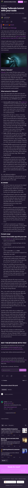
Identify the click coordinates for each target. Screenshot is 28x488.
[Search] (25, 425)
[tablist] (6, 389)
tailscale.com (9, 239)
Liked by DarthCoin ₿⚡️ (9, 403)
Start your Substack (10, 482)
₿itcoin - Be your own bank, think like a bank (10, 439)
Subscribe (20, 1)
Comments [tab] (4, 389)
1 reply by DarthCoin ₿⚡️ (10, 412)
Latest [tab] (6, 425)
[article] (14, 432)
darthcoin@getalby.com (15, 347)
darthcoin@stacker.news (7, 349)
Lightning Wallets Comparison (9, 429)
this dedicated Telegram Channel (14, 361)
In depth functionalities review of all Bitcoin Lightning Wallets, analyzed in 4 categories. (11, 431)
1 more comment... (5, 418)
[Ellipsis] (26, 402)
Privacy (12, 478)
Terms (16, 478)
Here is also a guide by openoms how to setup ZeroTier (13, 37)
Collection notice (22, 478)
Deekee (5, 401)
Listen (25, 18)
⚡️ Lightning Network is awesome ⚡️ (10, 450)
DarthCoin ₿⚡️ (7, 17)
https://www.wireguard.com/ (10, 407)
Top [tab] (2, 425)
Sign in (25, 1)
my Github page (12, 28)
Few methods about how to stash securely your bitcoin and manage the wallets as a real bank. (10, 442)
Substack (8, 485)
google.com (24, 102)
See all (3, 460)
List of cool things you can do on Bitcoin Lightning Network (10, 453)
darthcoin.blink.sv (18, 349)
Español (6, 25)
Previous (5, 380)
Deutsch (12, 25)
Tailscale (3, 72)
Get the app (20, 482)
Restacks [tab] (10, 389)
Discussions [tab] (11, 425)
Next (24, 380)
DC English (4, 5)
